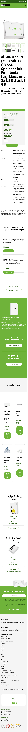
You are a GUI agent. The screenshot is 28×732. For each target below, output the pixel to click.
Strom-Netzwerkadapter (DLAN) (19, 459)
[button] (25, 5)
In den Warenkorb (12, 145)
